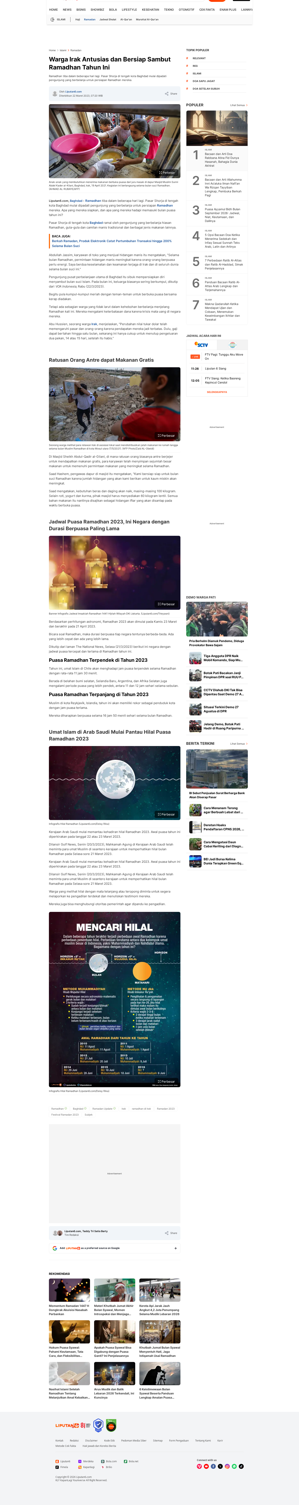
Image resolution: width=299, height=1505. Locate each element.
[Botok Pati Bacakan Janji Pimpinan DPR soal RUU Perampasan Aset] (195, 675)
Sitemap (158, 1440)
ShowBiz (97, 9)
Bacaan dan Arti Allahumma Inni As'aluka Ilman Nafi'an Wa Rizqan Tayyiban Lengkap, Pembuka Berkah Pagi (223, 187)
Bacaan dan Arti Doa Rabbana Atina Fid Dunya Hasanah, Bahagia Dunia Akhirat (222, 159)
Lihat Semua (237, 105)
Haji (77, 19)
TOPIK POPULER (197, 50)
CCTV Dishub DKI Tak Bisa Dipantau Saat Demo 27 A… (224, 692)
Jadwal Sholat (107, 19)
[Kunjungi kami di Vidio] (199, 1466)
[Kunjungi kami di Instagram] (227, 1466)
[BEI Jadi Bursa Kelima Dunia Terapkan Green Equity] (195, 861)
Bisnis (81, 9)
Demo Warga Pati (201, 597)
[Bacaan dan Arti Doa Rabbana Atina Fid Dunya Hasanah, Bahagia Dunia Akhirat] (217, 128)
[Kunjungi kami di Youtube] (206, 1466)
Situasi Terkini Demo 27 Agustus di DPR (221, 709)
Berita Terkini (200, 743)
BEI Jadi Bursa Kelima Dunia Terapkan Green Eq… (224, 861)
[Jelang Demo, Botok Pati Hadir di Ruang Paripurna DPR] (195, 726)
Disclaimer (91, 1440)
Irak (94, 324)
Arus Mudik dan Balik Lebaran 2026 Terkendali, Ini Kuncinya (114, 1393)
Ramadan (89, 19)
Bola (113, 9)
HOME (53, 9)
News (67, 9)
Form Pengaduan (179, 1440)
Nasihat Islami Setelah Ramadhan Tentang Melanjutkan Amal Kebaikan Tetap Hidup (68, 1393)
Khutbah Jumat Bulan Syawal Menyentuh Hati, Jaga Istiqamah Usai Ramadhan (159, 1351)
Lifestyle (129, 9)
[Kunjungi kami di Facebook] (213, 1466)
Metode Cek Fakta (65, 1446)
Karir (220, 1440)
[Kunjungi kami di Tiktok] (241, 1466)
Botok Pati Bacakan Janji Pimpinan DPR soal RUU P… (224, 675)
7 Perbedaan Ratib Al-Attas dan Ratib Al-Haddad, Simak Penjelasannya (224, 264)
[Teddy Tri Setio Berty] (60, 1233)
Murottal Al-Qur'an (147, 19)
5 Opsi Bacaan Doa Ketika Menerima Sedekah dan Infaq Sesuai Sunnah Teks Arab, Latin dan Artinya (222, 240)
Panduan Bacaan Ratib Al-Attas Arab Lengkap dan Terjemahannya (222, 286)
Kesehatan (150, 9)
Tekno (169, 9)
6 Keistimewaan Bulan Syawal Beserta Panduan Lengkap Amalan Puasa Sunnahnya (156, 1393)
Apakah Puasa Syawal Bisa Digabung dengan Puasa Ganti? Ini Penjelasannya (112, 1351)
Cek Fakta (207, 9)
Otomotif (186, 9)
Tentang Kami (203, 1440)
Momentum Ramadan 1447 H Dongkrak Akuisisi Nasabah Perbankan (69, 1310)
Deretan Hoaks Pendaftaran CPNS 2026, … (224, 827)
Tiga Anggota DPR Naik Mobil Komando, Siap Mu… (223, 658)
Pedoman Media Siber (134, 1440)
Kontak (59, 1440)
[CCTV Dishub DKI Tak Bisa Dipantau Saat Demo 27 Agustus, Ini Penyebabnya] (195, 692)
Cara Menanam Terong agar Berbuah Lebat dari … (223, 810)
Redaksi (74, 1440)
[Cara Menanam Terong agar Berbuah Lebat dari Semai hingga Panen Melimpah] (195, 810)
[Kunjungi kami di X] (220, 1466)
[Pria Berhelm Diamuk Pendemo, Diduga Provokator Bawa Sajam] (217, 619)
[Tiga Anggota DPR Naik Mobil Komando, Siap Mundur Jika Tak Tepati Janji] (195, 658)
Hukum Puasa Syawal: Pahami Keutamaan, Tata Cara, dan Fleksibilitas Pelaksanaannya (66, 1352)
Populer (194, 105)
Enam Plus (228, 9)
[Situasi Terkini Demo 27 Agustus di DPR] (195, 709)
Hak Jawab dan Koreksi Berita (99, 1446)
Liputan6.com (73, 91)
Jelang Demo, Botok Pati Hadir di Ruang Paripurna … (224, 726)
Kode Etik (109, 1440)
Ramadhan (93, 201)
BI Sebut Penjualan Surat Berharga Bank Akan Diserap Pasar (217, 795)
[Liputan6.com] (55, 93)
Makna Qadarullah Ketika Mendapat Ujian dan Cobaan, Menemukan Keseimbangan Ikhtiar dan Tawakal (222, 311)
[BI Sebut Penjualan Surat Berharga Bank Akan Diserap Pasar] (217, 769)
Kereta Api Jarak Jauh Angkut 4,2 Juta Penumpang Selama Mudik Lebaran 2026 (159, 1310)
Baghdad (76, 200)
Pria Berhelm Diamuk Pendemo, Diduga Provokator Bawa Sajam (216, 643)
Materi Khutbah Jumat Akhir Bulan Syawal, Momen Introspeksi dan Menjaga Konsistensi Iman (114, 1310)
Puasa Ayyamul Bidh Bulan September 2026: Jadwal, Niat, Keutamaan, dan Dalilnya (222, 215)
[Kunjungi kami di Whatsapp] (234, 1466)
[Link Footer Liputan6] (73, 1425)
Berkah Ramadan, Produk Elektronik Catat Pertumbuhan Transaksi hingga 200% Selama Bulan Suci (112, 243)
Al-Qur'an (126, 19)
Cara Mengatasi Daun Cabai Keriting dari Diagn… (223, 844)
